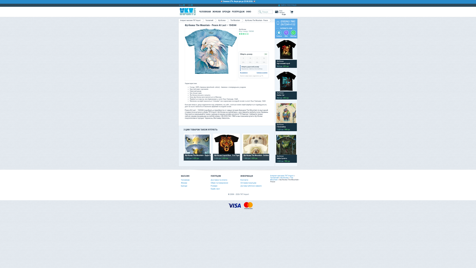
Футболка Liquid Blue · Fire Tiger (227, 155)
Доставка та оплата (219, 180)
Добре (246, 34)
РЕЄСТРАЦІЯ (291, 5)
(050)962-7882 (288, 21)
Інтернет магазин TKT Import (190, 20)
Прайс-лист (215, 189)
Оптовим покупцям (248, 183)
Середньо (244, 34)
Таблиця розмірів (262, 72)
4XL (257, 62)
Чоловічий (209, 20)
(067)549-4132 (288, 24)
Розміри (214, 186)
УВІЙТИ (283, 5)
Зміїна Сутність (282, 158)
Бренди (226, 11)
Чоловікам (205, 11)
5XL (264, 62)
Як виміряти (244, 72)
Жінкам (216, 11)
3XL (250, 62)
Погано (242, 34)
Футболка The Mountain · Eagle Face (199, 155)
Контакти (244, 180)
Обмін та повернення (219, 183)
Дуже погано (240, 34)
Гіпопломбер (281, 127)
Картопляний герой (283, 63)
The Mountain (235, 20)
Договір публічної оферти (251, 186)
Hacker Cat (280, 95)
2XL (243, 62)
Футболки (221, 20)
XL (264, 58)
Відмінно (248, 34)
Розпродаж (238, 11)
